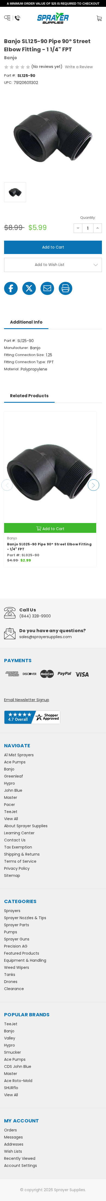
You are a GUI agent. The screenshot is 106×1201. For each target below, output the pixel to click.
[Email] (47, 288)
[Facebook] (11, 288)
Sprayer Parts (16, 925)
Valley (9, 1038)
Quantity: (88, 217)
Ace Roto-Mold (18, 1080)
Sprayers (12, 910)
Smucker (12, 1052)
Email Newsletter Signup (26, 700)
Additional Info (26, 322)
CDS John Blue (17, 1066)
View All (11, 818)
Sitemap (12, 875)
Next (93, 485)
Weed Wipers (16, 967)
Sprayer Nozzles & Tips (25, 918)
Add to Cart (53, 528)
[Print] (65, 288)
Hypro (9, 783)
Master (10, 797)
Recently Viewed (19, 1158)
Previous (7, 485)
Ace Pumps (15, 762)
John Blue (13, 790)
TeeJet (10, 811)
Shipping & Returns (22, 854)
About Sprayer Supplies (26, 826)
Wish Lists (13, 1151)
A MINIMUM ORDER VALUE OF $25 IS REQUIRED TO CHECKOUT (53, 3)
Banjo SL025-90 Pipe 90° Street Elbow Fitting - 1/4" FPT (49, 546)
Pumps (10, 932)
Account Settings (20, 1165)
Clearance (14, 988)
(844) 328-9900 (35, 616)
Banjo (9, 769)
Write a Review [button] (79, 67)
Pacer (9, 804)
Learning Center (19, 833)
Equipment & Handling (25, 960)
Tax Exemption (18, 847)
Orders (10, 1130)
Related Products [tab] (29, 396)
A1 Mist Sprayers (19, 755)
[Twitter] (29, 288)
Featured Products (21, 953)
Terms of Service (20, 861)
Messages (13, 1137)
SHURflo (11, 1088)
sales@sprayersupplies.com (45, 637)
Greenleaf (13, 776)
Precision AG (15, 946)
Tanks (9, 974)
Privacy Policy (17, 868)
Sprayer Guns (16, 939)
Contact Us (15, 840)
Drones (10, 981)
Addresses (13, 1144)
